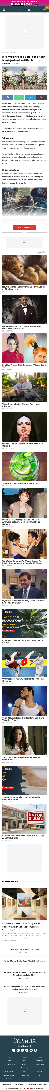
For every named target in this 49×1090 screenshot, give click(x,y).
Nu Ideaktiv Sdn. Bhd (23, 1088)
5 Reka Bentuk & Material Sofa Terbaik (24, 949)
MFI (20, 952)
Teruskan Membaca (24, 228)
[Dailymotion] (35, 1050)
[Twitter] (22, 1050)
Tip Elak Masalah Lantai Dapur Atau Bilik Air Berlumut (24, 961)
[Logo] (24, 9)
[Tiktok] (26, 1050)
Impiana (5, 52)
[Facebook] (13, 1050)
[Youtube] (31, 1050)
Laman (12, 52)
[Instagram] (18, 1050)
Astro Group (40, 1088)
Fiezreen (5, 930)
